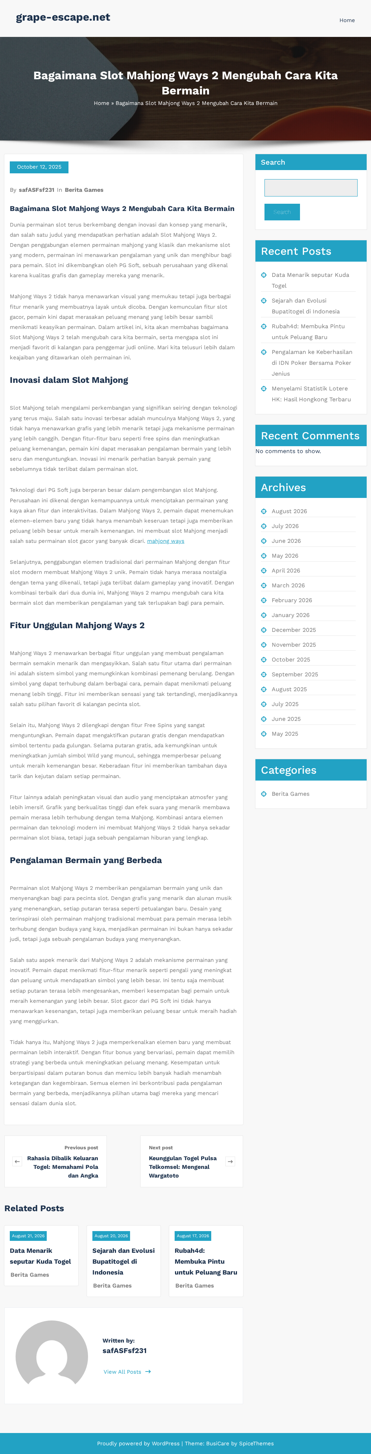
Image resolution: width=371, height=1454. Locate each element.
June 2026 (286, 540)
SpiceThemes (255, 1443)
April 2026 (286, 570)
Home (347, 20)
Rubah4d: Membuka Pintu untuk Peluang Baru (206, 1261)
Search (273, 162)
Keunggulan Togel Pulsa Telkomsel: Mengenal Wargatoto (183, 1167)
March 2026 (288, 585)
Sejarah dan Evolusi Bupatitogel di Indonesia (123, 1261)
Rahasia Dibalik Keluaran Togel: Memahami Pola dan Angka (62, 1167)
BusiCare (218, 1443)
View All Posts (123, 1372)
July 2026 (285, 526)
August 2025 (289, 689)
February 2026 (292, 600)
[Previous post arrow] (17, 1161)
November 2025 (294, 644)
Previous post (81, 1147)
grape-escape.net (63, 16)
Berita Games (84, 189)
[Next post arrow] (230, 1161)
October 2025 (291, 659)
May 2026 (285, 555)
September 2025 (295, 674)
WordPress (166, 1443)
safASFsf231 (36, 189)
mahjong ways (165, 541)
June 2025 (286, 718)
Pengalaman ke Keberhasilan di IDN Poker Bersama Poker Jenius (312, 362)
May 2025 (285, 733)
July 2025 (285, 704)
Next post (161, 1147)
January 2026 (291, 615)
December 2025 (294, 629)
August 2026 (289, 511)
